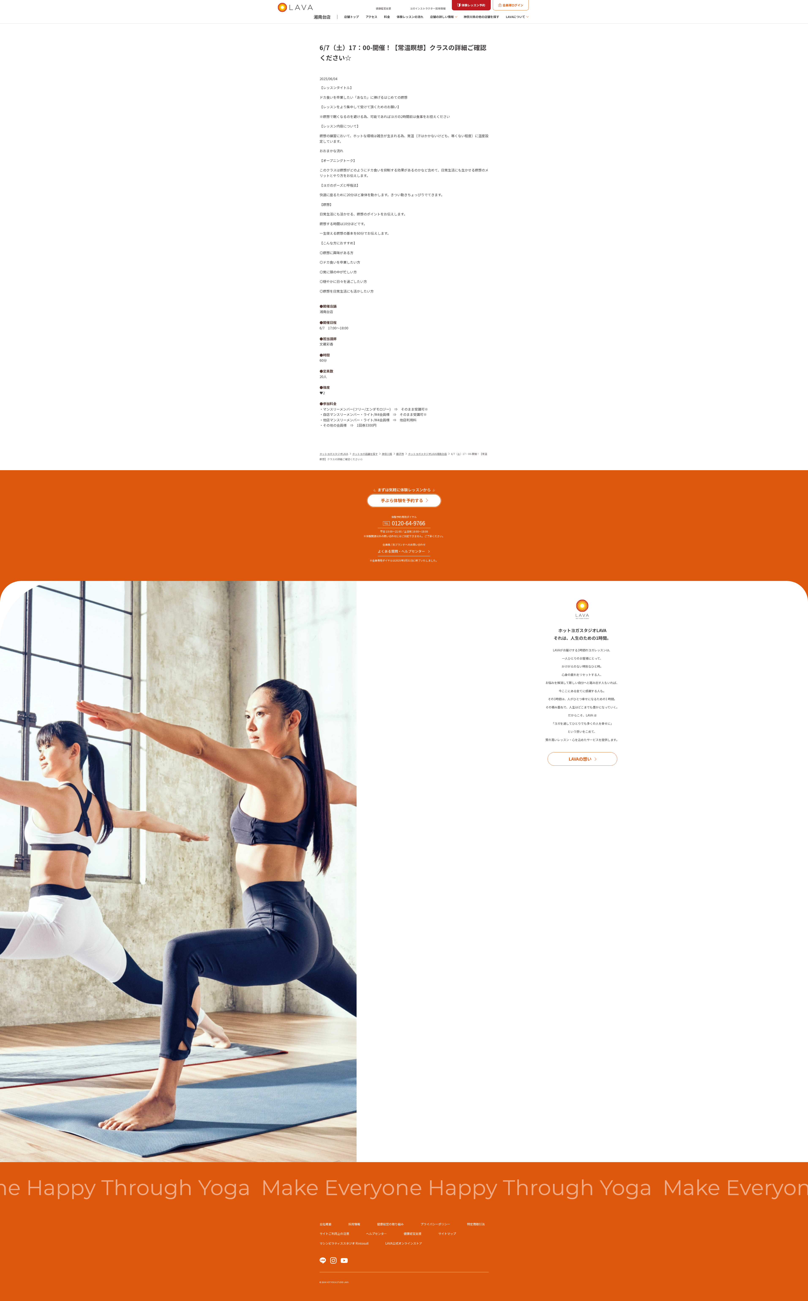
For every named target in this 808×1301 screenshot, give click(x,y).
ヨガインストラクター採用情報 (428, 8)
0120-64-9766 (408, 523)
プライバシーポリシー (435, 1224)
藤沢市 (400, 454)
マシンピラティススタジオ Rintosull (344, 1243)
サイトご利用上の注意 (334, 1233)
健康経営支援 (383, 8)
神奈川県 (387, 454)
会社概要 (325, 1224)
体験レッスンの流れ (410, 17)
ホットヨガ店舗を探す (365, 454)
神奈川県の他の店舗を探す (481, 17)
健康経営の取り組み (390, 1224)
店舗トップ (351, 17)
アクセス (371, 17)
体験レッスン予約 (473, 5)
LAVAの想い (580, 759)
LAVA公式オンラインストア (403, 1243)
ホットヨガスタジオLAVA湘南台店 (427, 454)
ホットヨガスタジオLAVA (334, 454)
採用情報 (354, 1224)
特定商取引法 (476, 1224)
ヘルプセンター (376, 1233)
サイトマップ (447, 1233)
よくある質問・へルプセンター (401, 551)
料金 (387, 17)
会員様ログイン (513, 5)
